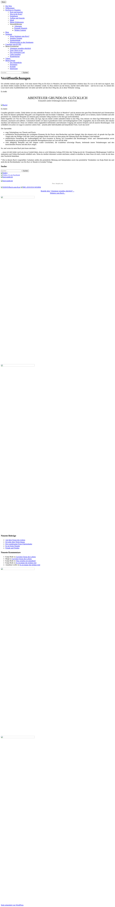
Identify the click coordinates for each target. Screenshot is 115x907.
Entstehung (14, 16)
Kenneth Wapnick (20, 28)
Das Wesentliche (16, 62)
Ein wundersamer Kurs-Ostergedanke (18, 544)
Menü (3, 2)
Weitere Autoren (20, 30)
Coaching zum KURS (13, 44)
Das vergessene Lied (17, 52)
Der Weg (8, 6)
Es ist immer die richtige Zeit (26, 563)
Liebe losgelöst (15, 54)
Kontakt (13, 67)
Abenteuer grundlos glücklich (20, 48)
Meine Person (10, 60)
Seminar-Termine (16, 38)
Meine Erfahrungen (17, 22)
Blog (7, 32)
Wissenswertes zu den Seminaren (21, 42)
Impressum (14, 69)
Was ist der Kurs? (16, 14)
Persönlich (13, 64)
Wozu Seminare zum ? (19, 36)
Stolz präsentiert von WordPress (12, 905)
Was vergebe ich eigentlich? (26, 561)
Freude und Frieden (12, 548)
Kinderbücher (15, 56)
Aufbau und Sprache (17, 18)
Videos (7, 58)
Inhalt (12, 20)
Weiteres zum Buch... (57, 193)
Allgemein (18, 26)
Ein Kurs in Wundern (13, 10)
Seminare (8, 34)
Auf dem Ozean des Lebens (15, 540)
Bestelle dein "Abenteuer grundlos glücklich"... (57, 191)
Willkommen (9, 8)
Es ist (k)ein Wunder (12, 546)
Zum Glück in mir (16, 50)
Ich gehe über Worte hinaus (15, 542)
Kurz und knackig (16, 12)
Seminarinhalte (15, 40)
